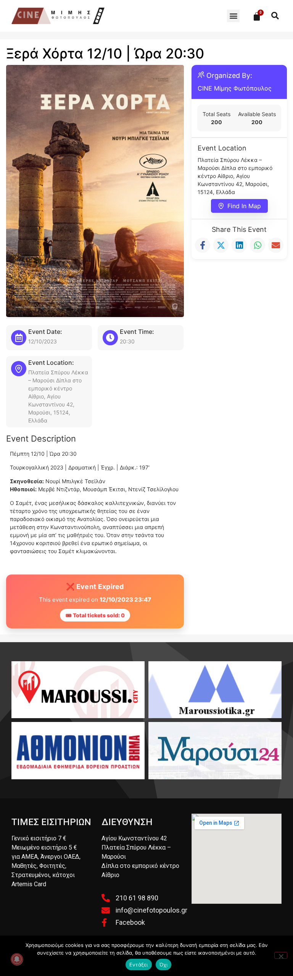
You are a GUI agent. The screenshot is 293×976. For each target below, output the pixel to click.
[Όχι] (280, 955)
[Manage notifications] (17, 959)
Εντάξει (138, 964)
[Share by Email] (275, 245)
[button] (233, 16)
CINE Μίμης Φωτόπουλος (235, 88)
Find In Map (244, 206)
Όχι (163, 964)
